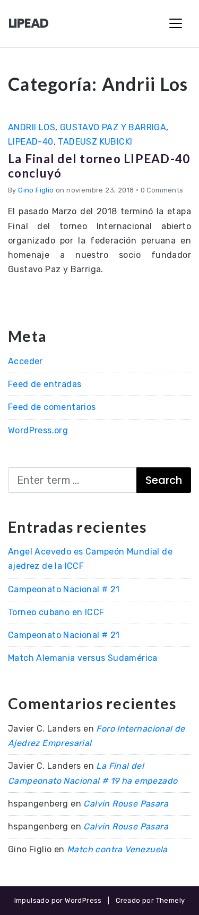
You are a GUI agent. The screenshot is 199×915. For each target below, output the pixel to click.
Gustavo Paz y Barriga (113, 127)
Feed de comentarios (52, 407)
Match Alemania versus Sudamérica (83, 658)
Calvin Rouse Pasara (125, 804)
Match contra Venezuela (117, 849)
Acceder (25, 361)
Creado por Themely (150, 900)
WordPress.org (38, 430)
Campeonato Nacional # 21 (64, 589)
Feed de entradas (44, 384)
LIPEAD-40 (31, 142)
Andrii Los (31, 127)
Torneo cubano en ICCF (56, 612)
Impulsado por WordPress (58, 900)
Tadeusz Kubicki (95, 142)
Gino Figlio (36, 190)
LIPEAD (28, 23)
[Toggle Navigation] (176, 23)
